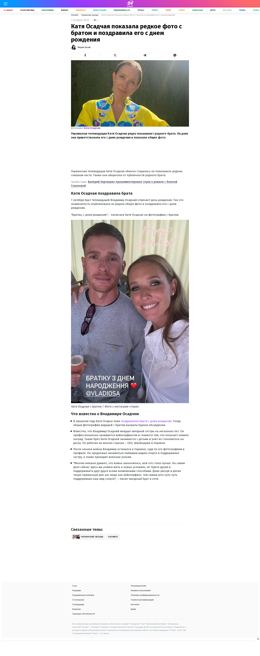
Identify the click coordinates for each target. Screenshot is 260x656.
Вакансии (76, 609)
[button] (85, 55)
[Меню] (5, 3)
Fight (168, 10)
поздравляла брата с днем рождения (146, 421)
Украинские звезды (90, 15)
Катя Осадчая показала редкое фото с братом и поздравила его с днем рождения (138, 15)
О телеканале (78, 600)
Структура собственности (83, 614)
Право (141, 10)
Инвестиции (99, 10)
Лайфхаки (197, 10)
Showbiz (75, 15)
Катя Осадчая (92, 128)
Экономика (48, 10)
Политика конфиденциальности (145, 595)
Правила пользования (141, 590)
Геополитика (27, 10)
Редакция (76, 590)
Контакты (135, 604)
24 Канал (8, 10)
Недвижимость (122, 10)
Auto (212, 10)
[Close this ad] (258, 639)
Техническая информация (142, 600)
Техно (242, 10)
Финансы (81, 10)
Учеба (182, 10)
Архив (133, 609)
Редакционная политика (83, 595)
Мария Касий (84, 47)
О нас (74, 586)
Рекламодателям (138, 586)
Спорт (155, 10)
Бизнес (64, 10)
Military (227, 10)
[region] (130, 649)
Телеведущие (78, 604)
